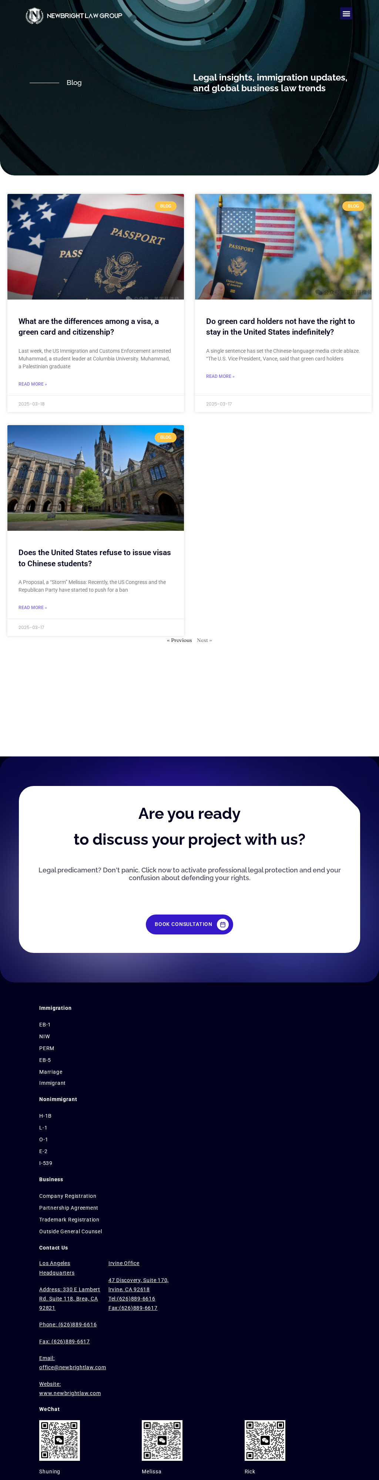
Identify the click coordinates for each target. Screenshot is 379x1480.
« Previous (179, 640)
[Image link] (81, 15)
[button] (346, 13)
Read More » (33, 384)
